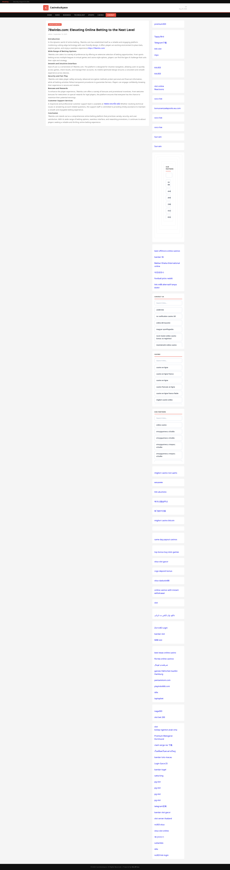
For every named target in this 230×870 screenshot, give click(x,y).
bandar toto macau (163, 757)
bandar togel (160, 769)
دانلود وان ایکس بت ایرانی (164, 615)
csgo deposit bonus (163, 571)
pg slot (157, 781)
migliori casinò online (164, 400)
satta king (158, 775)
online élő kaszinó (163, 323)
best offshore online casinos (167, 251)
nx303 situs (159, 824)
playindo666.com (162, 686)
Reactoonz (159, 89)
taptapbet (158, 698)
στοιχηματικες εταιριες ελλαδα (165, 445)
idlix (156, 692)
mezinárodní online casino (166, 345)
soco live (158, 98)
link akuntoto (160, 492)
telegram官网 (160, 806)
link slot (157, 48)
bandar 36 (159, 257)
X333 (169, 211)
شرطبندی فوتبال (161, 665)
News (57, 15)
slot (156, 602)
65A (169, 217)
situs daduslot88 (161, 580)
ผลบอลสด (158, 482)
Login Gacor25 (161, 763)
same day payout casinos (165, 539)
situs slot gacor (161, 561)
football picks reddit (163, 278)
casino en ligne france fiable (167, 393)
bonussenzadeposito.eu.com (167, 108)
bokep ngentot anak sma (165, 729)
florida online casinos (164, 658)
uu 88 (169, 183)
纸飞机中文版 (160, 511)
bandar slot (159, 634)
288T (169, 204)
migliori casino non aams (165, 473)
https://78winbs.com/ (96, 48)
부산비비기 (159, 837)
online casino (161, 425)
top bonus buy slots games (166, 552)
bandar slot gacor (162, 812)
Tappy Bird (159, 36)
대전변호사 (159, 272)
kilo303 (157, 67)
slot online (159, 86)
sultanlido (158, 843)
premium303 (160, 24)
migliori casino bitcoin (164, 520)
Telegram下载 (160, 42)
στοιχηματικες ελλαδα (165, 431)
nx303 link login (161, 855)
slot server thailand (163, 818)
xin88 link (160, 310)
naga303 (158, 711)
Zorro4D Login (161, 628)
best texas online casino (165, 652)
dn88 (169, 191)
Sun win (158, 137)
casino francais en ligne (165, 387)
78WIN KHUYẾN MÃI (112, 104)
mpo (156, 55)
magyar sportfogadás (165, 329)
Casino (101, 15)
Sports (91, 15)
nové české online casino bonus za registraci (166, 337)
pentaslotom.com (162, 680)
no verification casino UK (166, 316)
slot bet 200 (159, 717)
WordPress (135, 867)
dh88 (169, 198)
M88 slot (158, 640)
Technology (79, 15)
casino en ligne (162, 367)
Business (67, 15)
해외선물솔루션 (161, 501)
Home (49, 15)
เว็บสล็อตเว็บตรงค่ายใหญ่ (165, 751)
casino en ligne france (165, 374)
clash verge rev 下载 (163, 745)
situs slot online (161, 830)
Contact (111, 15)
